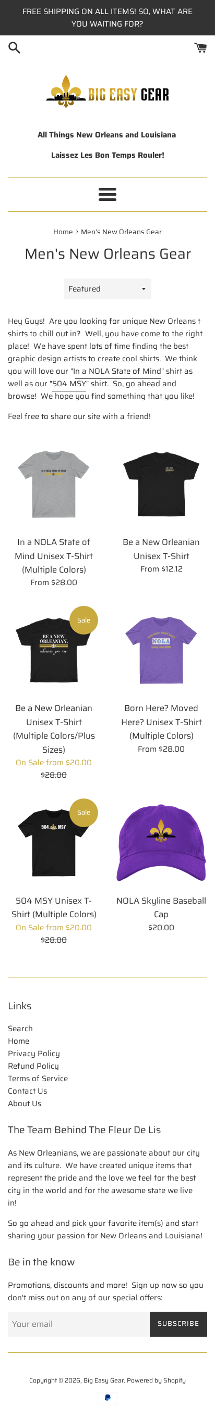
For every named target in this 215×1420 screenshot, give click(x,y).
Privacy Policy (34, 1053)
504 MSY (69, 383)
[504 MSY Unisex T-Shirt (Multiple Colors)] (54, 843)
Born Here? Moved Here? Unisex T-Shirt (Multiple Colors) (161, 721)
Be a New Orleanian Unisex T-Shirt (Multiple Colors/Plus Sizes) (54, 728)
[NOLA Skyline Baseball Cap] (161, 843)
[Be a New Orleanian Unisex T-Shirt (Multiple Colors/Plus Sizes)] (54, 650)
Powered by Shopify (156, 1380)
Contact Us (27, 1091)
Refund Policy (33, 1066)
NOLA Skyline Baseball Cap (161, 907)
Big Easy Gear (103, 1380)
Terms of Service (38, 1078)
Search (20, 1028)
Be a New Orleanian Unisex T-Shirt (161, 548)
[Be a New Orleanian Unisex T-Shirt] (161, 484)
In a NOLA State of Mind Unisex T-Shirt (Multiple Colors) (54, 555)
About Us (24, 1103)
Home (18, 1041)
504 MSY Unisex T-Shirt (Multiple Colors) (54, 907)
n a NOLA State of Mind (118, 371)
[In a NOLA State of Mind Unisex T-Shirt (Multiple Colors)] (54, 484)
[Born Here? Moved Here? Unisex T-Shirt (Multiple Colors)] (161, 650)
